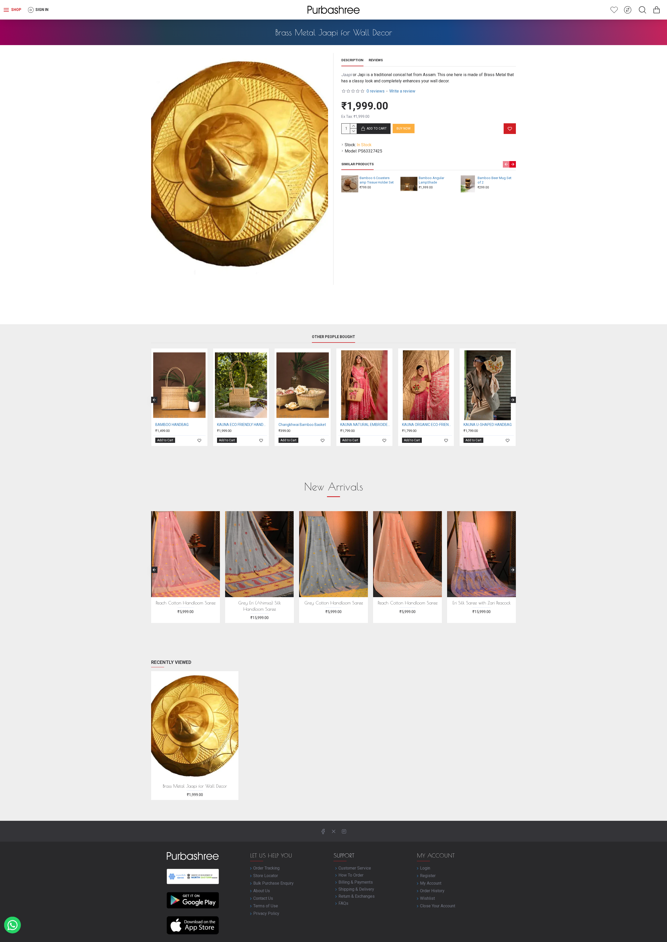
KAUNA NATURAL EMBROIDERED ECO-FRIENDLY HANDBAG (365, 425)
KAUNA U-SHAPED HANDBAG (488, 425)
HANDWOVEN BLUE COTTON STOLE (333, 605)
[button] (506, 164)
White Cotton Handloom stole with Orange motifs (186, 605)
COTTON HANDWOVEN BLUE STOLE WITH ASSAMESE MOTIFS (407, 605)
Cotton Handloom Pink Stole (259, 602)
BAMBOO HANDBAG (172, 425)
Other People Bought (333, 337)
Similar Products (357, 164)
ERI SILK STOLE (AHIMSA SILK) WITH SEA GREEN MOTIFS (481, 605)
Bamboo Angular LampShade (431, 180)
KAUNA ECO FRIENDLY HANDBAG (242, 425)
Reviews (376, 60)
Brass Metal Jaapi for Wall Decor (195, 786)
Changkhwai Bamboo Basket (302, 425)
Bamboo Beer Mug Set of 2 (494, 180)
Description (352, 60)
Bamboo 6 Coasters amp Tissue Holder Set (377, 180)
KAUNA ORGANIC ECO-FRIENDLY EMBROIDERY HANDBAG (427, 425)
